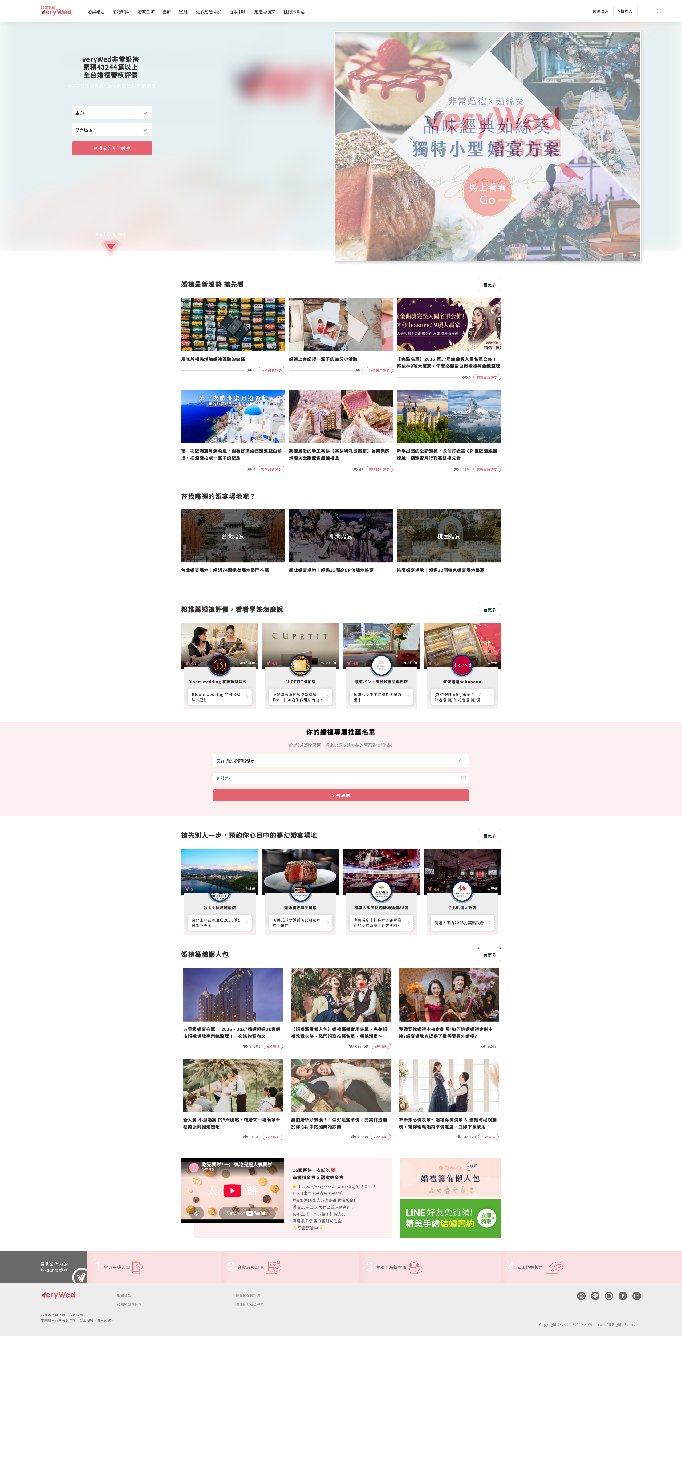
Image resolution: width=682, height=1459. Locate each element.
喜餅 (167, 11)
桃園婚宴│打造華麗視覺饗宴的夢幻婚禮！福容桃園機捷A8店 (378, 922)
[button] (628, 255)
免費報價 (341, 795)
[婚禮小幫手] (450, 1218)
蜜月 (183, 11)
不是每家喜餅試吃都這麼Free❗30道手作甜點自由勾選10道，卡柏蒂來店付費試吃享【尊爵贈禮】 (298, 697)
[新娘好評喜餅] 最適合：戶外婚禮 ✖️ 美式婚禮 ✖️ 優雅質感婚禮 (460, 697)
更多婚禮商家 (208, 11)
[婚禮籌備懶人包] (450, 1177)
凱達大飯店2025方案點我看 (459, 922)
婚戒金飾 (146, 11)
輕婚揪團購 (294, 11)
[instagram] (606, 1296)
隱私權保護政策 (248, 1295)
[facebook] (620, 1296)
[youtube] (579, 1296)
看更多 (489, 284)
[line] (592, 1296)
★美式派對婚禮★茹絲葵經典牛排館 (297, 922)
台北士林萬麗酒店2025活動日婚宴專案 (217, 922)
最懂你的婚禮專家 (250, 1304)
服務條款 (124, 1295)
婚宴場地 (95, 11)
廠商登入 (601, 11)
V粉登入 (625, 11)
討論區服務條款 (129, 1304)
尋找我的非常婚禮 (112, 148)
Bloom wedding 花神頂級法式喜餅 (216, 697)
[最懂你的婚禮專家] (487, 146)
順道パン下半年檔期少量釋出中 (378, 697)
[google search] (659, 11)
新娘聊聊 (237, 11)
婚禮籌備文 (264, 11)
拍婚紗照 (120, 11)
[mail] (634, 1296)
